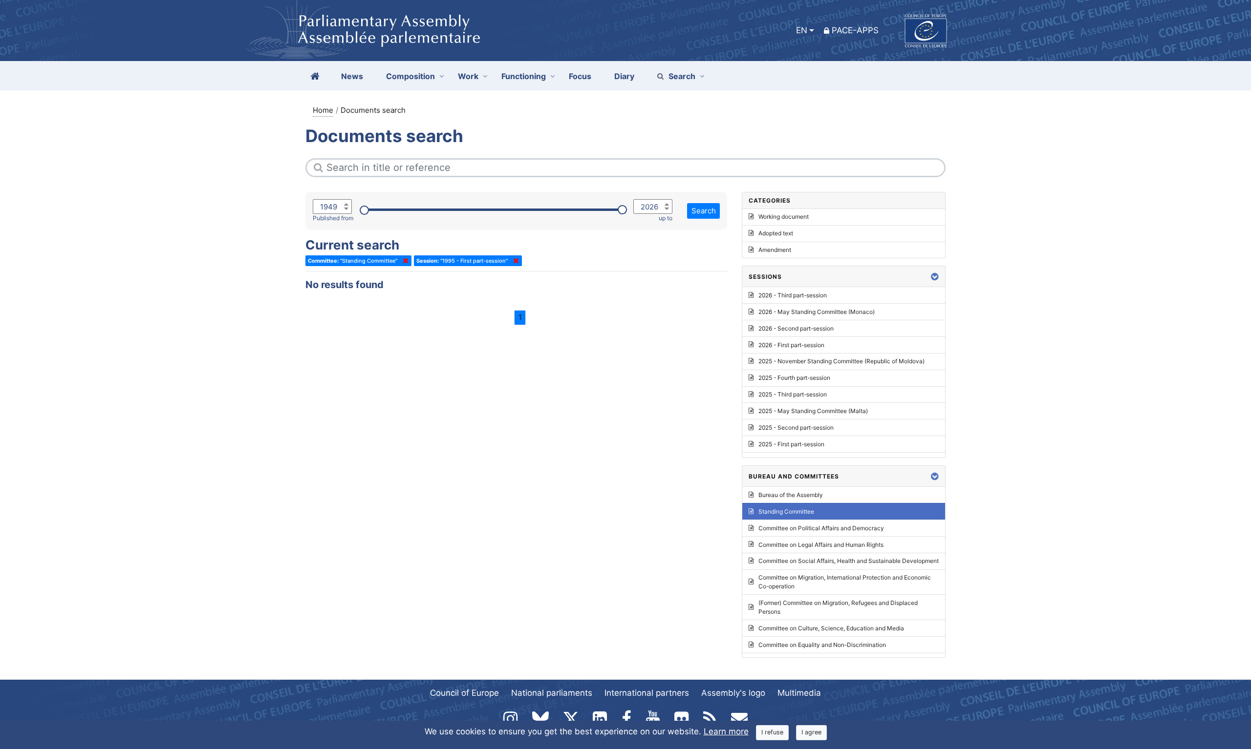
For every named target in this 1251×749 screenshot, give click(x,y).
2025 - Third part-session (792, 394)
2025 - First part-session (791, 444)
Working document (783, 216)
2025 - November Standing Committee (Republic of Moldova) (841, 361)
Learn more (726, 731)
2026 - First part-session (791, 345)
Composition (410, 76)
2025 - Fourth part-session (794, 377)
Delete (404, 261)
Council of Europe (464, 693)
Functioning (523, 76)
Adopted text (775, 233)
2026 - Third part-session (792, 295)
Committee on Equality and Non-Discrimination (822, 644)
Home (323, 110)
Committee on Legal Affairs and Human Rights (821, 544)
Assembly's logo (733, 693)
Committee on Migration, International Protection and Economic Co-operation (844, 582)
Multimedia (799, 693)
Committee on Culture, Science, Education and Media (831, 628)
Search (682, 76)
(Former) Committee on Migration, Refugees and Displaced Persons (838, 607)
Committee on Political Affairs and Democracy (821, 528)
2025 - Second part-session (796, 427)
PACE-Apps (855, 30)
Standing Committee (786, 511)
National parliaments (551, 693)
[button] (935, 276)
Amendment (774, 249)
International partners (646, 693)
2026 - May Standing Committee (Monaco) (816, 311)
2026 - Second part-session (796, 328)
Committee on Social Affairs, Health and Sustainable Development (848, 560)
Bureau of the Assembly (790, 495)
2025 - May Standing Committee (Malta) (813, 411)
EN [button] (801, 30)
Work (468, 76)
